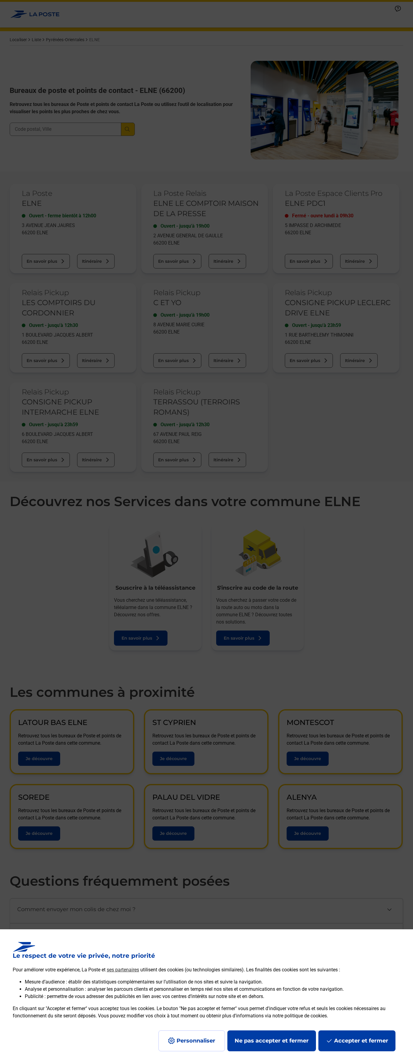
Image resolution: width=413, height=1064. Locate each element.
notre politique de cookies (299, 1016)
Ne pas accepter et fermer (272, 1040)
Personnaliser (196, 1040)
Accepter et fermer (361, 1040)
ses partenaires (123, 970)
